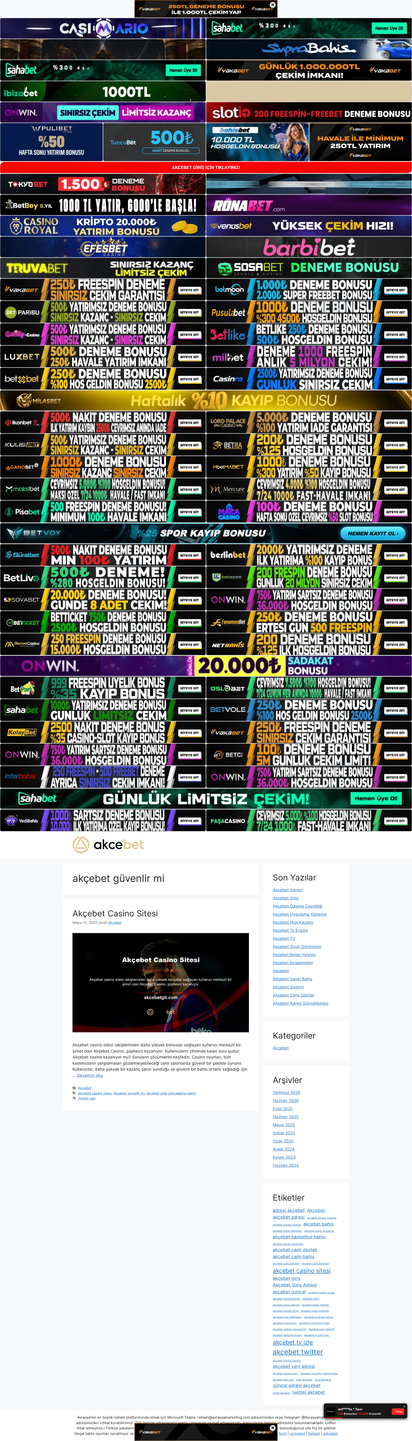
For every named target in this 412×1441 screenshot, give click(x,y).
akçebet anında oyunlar (287, 1224)
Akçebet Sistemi (288, 987)
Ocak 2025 (283, 1141)
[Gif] (206, 400)
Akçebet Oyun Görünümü (297, 946)
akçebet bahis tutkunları (287, 1230)
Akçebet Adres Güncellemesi (300, 1003)
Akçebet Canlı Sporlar (293, 995)
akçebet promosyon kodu (314, 1323)
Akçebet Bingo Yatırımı (294, 954)
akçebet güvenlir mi (128, 1093)
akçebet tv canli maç (316, 1335)
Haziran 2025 (286, 1116)
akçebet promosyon (285, 1323)
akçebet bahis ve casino (319, 1230)
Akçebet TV (284, 938)
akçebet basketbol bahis (299, 1237)
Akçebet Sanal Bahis (292, 979)
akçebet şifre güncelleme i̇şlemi (171, 1093)
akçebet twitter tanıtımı (287, 1360)
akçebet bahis (318, 1224)
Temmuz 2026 (286, 1092)
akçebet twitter (298, 1352)
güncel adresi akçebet (296, 1385)
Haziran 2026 (286, 1100)
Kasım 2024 (284, 1157)
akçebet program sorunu (319, 1317)
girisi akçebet (322, 1379)
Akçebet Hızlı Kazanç (293, 922)
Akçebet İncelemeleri (293, 962)
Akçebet (84, 1088)
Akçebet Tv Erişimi (290, 930)
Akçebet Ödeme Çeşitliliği (297, 906)
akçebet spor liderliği (322, 1329)
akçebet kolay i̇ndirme (286, 1305)
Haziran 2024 (286, 1165)
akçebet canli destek (295, 1249)
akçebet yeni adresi (294, 1366)
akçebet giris (287, 1278)
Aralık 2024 (284, 1149)
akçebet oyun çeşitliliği (315, 1310)
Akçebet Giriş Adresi (295, 1285)
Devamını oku (90, 1075)
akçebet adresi (289, 1217)
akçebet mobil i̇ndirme (315, 1305)
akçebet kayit (311, 1298)
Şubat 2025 (284, 1133)
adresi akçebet (289, 1210)
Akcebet (281, 971)
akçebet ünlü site (283, 1379)
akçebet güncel (289, 1292)
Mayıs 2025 (284, 1125)
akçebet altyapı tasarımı (321, 1217)
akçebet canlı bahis (293, 1256)
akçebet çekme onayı (285, 1373)
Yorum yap (86, 1098)
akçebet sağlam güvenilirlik (289, 1329)
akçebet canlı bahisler (286, 1263)
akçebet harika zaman (321, 1292)
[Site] (103, 290)
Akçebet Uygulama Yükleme (300, 914)
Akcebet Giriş (286, 898)
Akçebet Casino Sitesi (115, 913)
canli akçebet (304, 1379)
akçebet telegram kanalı (287, 1335)
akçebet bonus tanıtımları (288, 1244)
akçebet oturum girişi (286, 1310)
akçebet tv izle (293, 1342)
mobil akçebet (281, 1393)
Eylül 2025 (283, 1108)
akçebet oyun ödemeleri (287, 1317)
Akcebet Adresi (287, 890)
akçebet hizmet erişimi (286, 1298)
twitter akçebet (308, 1392)
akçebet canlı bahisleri (315, 1263)
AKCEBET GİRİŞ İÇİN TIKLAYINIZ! (206, 167)
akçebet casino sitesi (95, 1093)
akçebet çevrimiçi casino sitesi (319, 1373)
